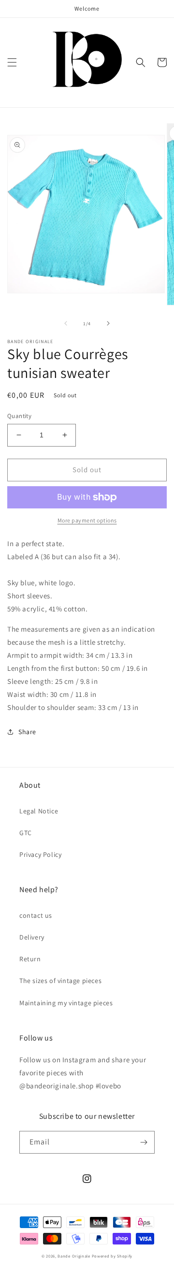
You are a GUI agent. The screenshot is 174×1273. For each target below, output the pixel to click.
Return (30, 959)
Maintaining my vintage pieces (66, 1002)
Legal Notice (38, 811)
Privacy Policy (40, 854)
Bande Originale (74, 1256)
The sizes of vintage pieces (60, 980)
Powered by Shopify (112, 1256)
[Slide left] (65, 323)
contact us (35, 915)
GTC (25, 832)
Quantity (19, 416)
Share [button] (27, 731)
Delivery (31, 937)
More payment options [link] (87, 520)
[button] (12, 62)
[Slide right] (108, 323)
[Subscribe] (143, 1142)
